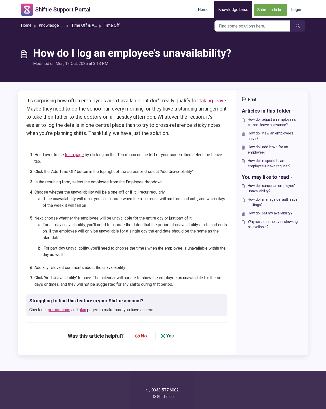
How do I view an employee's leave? (270, 136)
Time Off (112, 25)
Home (203, 9)
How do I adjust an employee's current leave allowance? (272, 122)
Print (252, 99)
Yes (170, 335)
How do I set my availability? (270, 213)
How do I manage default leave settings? (272, 202)
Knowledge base (233, 9)
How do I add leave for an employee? (268, 149)
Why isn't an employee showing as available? (273, 224)
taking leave (212, 101)
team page (74, 154)
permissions (59, 309)
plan (82, 309)
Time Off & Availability (91, 25)
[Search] (297, 26)
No (144, 335)
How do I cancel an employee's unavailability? (272, 188)
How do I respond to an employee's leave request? (269, 163)
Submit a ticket (270, 9)
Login (296, 9)
